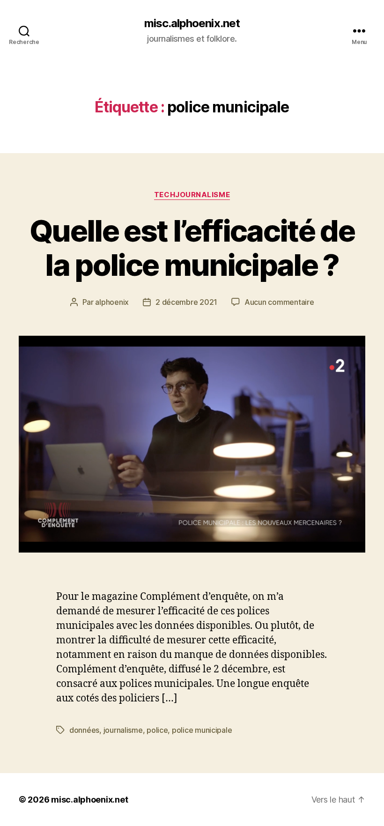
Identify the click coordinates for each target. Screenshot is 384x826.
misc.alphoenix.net (191, 23)
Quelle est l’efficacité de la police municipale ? (192, 248)
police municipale (202, 730)
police (157, 730)
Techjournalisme (192, 195)
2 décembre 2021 (186, 302)
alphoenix (112, 302)
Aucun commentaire (279, 302)
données (84, 730)
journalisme (123, 730)
